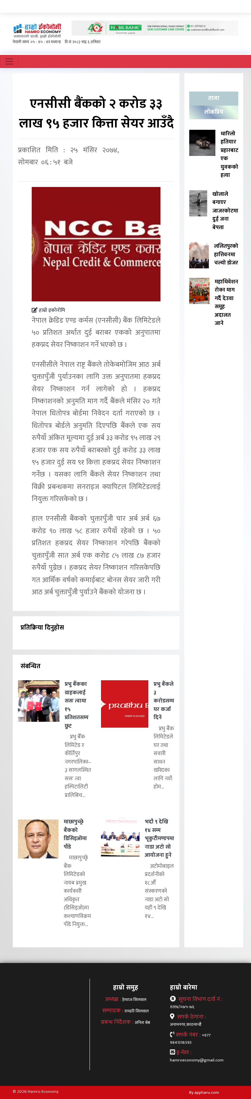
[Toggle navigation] (9, 61)
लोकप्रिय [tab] (213, 112)
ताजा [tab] (213, 98)
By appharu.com (204, 1092)
